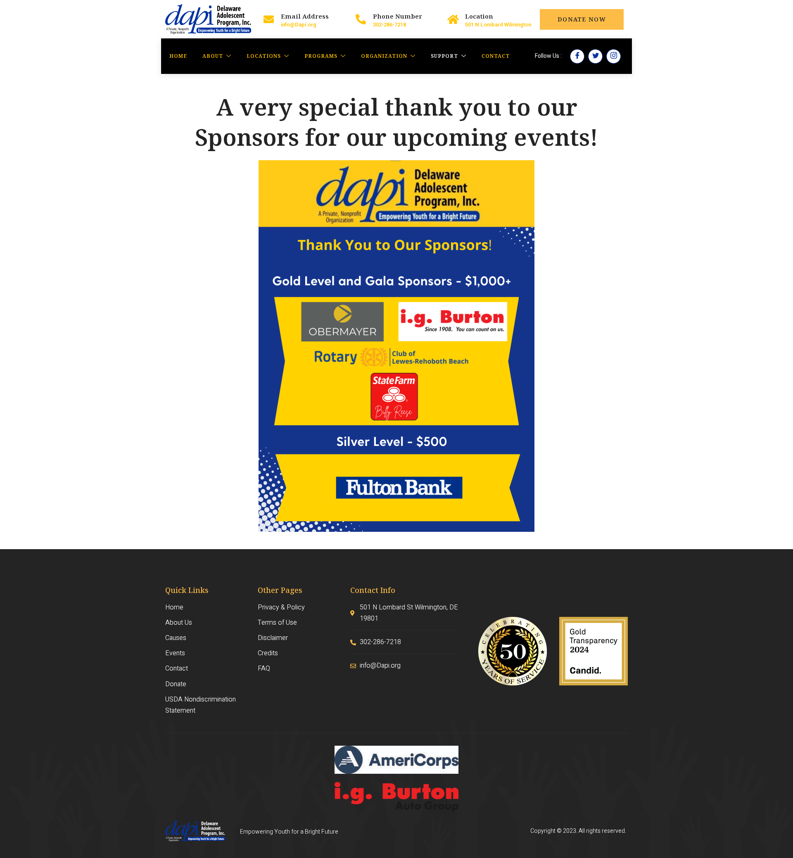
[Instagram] (613, 56)
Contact (496, 55)
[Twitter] (595, 56)
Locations (264, 55)
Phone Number (397, 16)
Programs (320, 55)
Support (444, 55)
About (212, 55)
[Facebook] (577, 56)
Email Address (305, 16)
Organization (384, 55)
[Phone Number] (361, 19)
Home (178, 55)
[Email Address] (269, 19)
